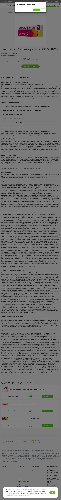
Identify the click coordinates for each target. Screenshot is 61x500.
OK (52, 492)
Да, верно (36, 10)
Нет (43, 10)
